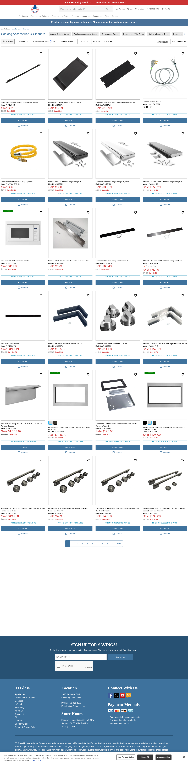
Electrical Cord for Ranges (152, 102)
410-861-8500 (74, 703)
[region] (94, 757)
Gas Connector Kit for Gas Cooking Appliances (17, 182)
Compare (24, 125)
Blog (107, 16)
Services (55, 16)
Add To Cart (23, 120)
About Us (86, 16)
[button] (117, 9)
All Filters (9, 41)
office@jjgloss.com (76, 706)
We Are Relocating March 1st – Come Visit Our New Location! (94, 2)
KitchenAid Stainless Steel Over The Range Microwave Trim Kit (165, 344)
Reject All (145, 757)
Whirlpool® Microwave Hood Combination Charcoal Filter (115, 103)
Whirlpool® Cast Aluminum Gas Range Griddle (64, 103)
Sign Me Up (120, 657)
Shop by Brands (22, 724)
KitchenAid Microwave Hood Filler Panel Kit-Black (65, 344)
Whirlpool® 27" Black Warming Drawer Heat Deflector (19, 103)
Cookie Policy (35, 760)
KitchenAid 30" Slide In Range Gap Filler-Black (112, 261)
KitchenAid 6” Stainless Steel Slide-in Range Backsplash (162, 182)
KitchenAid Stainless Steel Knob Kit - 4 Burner (111, 344)
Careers (115, 16)
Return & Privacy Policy (25, 727)
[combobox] (22, 41)
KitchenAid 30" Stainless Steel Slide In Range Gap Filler (162, 261)
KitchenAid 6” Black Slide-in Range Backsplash (64, 182)
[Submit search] (107, 9)
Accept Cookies (163, 757)
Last (119, 543)
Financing (75, 16)
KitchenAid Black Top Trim (10, 344)
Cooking (26, 29)
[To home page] (35, 9)
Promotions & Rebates (40, 16)
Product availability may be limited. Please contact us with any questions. (94, 22)
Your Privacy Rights (126, 757)
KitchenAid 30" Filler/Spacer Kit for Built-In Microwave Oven (68, 261)
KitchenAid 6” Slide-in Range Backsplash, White (112, 182)
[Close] (184, 757)
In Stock (65, 16)
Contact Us (97, 16)
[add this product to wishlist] (41, 53)
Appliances (23, 16)
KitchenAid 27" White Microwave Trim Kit (15, 261)
